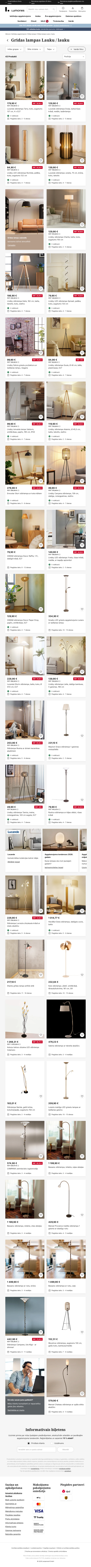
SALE (43, 21)
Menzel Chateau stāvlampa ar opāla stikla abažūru (66, 1405)
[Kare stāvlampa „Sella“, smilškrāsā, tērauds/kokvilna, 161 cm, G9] (66, 968)
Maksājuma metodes (14, 1511)
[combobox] (41, 9)
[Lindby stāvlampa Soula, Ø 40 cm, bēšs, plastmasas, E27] (66, 347)
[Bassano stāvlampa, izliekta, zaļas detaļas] (66, 1148)
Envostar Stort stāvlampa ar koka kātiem (24, 493)
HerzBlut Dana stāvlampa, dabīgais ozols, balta (65, 923)
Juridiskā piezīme (36, 1548)
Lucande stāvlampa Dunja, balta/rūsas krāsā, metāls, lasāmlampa (64, 110)
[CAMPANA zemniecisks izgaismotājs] (24, 1148)
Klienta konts (10, 1526)
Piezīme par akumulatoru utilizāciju (36, 1551)
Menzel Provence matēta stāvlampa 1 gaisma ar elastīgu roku (64, 1227)
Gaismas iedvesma (13, 1530)
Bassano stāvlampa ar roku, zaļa (62, 1286)
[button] (41, 96)
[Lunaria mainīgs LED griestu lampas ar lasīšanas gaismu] (66, 1089)
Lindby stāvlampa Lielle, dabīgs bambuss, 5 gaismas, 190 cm (65, 685)
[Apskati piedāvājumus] (45, 27)
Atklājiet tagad (14, 862)
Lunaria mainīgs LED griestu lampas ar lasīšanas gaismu (64, 1108)
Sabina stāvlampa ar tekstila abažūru (63, 1046)
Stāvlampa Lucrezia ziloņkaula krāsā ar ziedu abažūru (23, 924)
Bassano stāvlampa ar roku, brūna (21, 1286)
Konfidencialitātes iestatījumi (20, 1548)
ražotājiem (67, 1471)
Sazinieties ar (11, 1503)
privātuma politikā (64, 1469)
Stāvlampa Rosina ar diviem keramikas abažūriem (23, 749)
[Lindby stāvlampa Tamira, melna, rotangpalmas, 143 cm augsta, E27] (24, 795)
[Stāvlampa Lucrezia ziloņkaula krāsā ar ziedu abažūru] (24, 906)
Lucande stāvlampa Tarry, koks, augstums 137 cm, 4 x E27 (24, 110)
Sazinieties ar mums (16, 1410)
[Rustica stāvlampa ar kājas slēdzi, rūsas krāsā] (66, 795)
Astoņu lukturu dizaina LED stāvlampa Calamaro (23, 1048)
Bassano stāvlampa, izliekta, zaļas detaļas (66, 1167)
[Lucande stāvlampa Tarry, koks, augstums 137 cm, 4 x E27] (24, 91)
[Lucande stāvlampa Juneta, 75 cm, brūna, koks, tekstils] (66, 155)
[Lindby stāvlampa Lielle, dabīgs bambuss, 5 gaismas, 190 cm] (66, 666)
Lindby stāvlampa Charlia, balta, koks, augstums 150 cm (64, 238)
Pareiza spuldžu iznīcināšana (58, 1551)
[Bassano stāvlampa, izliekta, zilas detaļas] (24, 1208)
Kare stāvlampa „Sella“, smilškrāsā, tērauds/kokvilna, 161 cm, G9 (62, 987)
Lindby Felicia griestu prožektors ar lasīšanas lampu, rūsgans (22, 366)
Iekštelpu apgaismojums (18, 34)
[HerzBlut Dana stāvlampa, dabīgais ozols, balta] (66, 906)
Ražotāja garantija (13, 1534)
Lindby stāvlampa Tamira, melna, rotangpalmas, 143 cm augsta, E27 (21, 813)
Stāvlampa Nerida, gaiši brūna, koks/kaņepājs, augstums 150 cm (21, 1108)
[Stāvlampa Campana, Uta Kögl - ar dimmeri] (24, 1326)
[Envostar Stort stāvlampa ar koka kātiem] (24, 476)
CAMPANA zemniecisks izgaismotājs (22, 1168)
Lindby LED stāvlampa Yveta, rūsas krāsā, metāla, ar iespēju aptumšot (66, 558)
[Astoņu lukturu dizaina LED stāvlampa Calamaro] (24, 1028)
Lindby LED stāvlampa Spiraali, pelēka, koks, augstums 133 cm (64, 302)
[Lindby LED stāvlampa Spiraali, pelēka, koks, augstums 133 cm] (66, 283)
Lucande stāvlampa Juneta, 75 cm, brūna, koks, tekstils (65, 174)
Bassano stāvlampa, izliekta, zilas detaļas (24, 1226)
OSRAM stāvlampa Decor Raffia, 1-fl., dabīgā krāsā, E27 (22, 557)
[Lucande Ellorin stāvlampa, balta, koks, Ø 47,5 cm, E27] (24, 666)
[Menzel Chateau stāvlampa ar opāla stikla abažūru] (66, 1386)
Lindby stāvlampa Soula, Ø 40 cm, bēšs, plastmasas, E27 (65, 366)
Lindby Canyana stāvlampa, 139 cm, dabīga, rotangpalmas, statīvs (63, 494)
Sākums (7, 34)
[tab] (14, 49)
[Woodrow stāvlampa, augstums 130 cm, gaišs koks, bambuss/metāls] (66, 1326)
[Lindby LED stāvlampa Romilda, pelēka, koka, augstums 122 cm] (24, 155)
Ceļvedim (11, 245)
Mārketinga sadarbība (14, 1507)
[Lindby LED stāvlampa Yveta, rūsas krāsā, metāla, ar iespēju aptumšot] (66, 540)
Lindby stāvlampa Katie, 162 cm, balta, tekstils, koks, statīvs (23, 302)
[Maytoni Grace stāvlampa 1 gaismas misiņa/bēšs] (66, 731)
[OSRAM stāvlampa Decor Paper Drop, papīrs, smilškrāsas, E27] (24, 603)
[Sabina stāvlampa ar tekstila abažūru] (66, 1028)
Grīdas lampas (31, 34)
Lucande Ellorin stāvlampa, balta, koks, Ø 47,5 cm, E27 (24, 685)
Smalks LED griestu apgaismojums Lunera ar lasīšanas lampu (66, 621)
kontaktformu (35, 1469)
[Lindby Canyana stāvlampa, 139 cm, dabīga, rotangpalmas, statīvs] (66, 476)
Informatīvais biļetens (14, 1523)
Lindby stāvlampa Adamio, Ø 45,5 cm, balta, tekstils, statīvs (64, 430)
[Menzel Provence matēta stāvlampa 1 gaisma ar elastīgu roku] (66, 1208)
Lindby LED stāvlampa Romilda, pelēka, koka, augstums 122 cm (23, 174)
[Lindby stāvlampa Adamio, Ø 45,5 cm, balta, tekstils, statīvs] (66, 412)
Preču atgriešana (12, 1519)
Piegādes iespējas (12, 1515)
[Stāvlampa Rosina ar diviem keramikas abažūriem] (24, 731)
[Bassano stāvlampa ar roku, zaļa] (66, 1266)
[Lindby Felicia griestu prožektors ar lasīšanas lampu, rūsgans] (24, 347)
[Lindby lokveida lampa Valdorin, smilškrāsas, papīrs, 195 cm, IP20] (24, 412)
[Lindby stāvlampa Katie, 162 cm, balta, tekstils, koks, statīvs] (24, 283)
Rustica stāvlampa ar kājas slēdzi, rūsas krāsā (65, 813)
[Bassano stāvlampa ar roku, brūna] (24, 1266)
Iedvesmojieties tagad (54, 867)
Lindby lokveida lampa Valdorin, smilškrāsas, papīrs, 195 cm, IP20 (21, 430)
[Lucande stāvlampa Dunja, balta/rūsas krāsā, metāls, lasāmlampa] (66, 91)
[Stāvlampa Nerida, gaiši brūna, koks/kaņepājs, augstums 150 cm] (24, 1089)
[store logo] (14, 9)
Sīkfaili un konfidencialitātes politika (68, 1548)
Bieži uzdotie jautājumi (14, 1500)
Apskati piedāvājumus (61, 25)
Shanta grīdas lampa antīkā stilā (20, 986)
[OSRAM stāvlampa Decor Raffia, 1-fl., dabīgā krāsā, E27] (24, 540)
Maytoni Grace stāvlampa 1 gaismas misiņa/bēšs (63, 748)
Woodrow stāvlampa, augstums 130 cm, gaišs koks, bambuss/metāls (65, 1344)
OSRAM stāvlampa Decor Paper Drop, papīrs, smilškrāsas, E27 (23, 621)
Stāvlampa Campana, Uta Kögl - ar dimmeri (21, 1345)
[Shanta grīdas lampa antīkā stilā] (24, 968)
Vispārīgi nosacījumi (49, 1548)
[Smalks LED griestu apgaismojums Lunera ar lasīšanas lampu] (66, 603)
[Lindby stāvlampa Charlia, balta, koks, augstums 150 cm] (66, 219)
